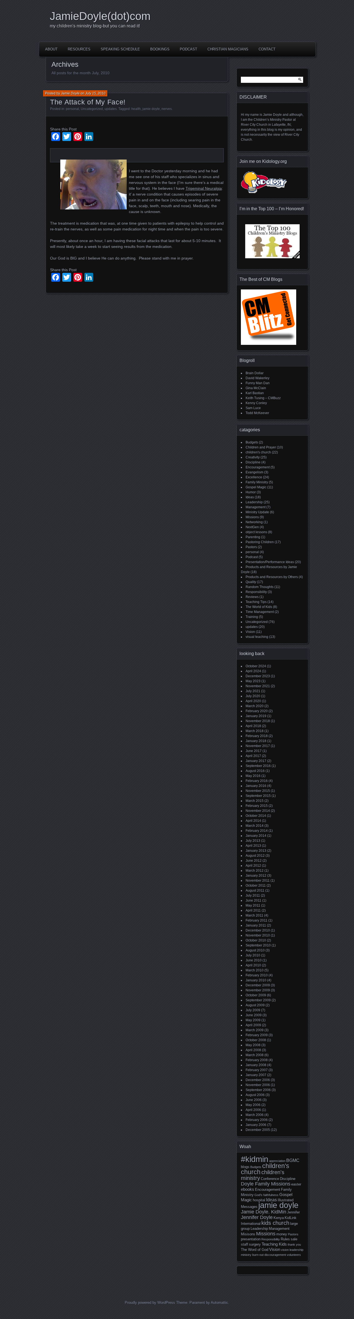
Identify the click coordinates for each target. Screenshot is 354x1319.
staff (244, 1244)
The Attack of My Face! (88, 102)
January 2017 (256, 761)
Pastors (251, 547)
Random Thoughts (260, 587)
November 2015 (258, 791)
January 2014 (256, 836)
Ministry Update (257, 512)
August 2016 (255, 771)
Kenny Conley (256, 403)
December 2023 (258, 676)
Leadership (254, 502)
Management (256, 507)
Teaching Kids (274, 1244)
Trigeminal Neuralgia (204, 188)
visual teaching (257, 637)
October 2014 (256, 816)
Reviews (252, 597)
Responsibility (256, 592)
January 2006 (256, 1125)
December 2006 (258, 1080)
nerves (167, 109)
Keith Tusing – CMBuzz (263, 398)
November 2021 (258, 686)
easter (296, 1184)
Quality (251, 582)
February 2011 (256, 920)
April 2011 (253, 910)
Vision (250, 632)
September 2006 (258, 1090)
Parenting (253, 537)
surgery (255, 1244)
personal (72, 109)
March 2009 (255, 1030)
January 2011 (256, 925)
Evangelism (254, 472)
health (136, 109)
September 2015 (258, 796)
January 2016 (256, 786)
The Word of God (254, 1250)
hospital (259, 1200)
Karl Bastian (255, 393)
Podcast (188, 49)
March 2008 (255, 1055)
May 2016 (253, 776)
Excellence (254, 477)
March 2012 (255, 871)
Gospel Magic (256, 487)
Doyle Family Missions (265, 1184)
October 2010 (256, 940)
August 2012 (255, 856)
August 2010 (255, 950)
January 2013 (256, 851)
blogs (245, 1167)
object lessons (256, 532)
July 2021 (253, 691)
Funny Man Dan (258, 383)
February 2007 (257, 1070)
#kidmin (254, 1159)
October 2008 (256, 1040)
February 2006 (257, 1120)
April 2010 (253, 965)
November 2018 (258, 721)
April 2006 (253, 1110)
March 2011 (254, 915)
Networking (254, 522)
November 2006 (258, 1085)
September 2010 (258, 945)
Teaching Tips (256, 602)
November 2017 (258, 746)
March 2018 (255, 731)
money (281, 1234)
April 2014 (253, 821)
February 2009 (257, 1035)
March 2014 (255, 826)
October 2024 (256, 666)
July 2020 (253, 696)
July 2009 (253, 1010)
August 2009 (255, 1005)
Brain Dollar (255, 373)
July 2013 (253, 841)
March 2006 (255, 1115)
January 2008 (256, 1065)
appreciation (277, 1161)
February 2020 (257, 711)
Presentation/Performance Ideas (270, 562)
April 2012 (253, 866)
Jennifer (293, 1212)
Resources (79, 49)
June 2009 (254, 1015)
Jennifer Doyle (257, 1217)
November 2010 (258, 935)
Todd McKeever (257, 413)
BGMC (293, 1160)
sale (294, 1239)
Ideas (250, 497)
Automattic (219, 1302)
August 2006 (255, 1095)
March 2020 (255, 706)
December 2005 (258, 1130)
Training (252, 617)
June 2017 (254, 751)
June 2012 (254, 861)
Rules (285, 1239)
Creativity (253, 457)
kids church (275, 1223)
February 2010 (257, 975)
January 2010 (256, 980)
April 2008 (253, 1050)
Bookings (160, 49)
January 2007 (256, 1075)
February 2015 (257, 806)
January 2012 (256, 875)
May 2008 (253, 1045)
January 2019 (256, 716)
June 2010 (254, 960)
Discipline (253, 462)
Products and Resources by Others (272, 577)
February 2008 (257, 1060)
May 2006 (253, 1105)
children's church (258, 452)
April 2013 (253, 846)
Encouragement (258, 467)
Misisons (248, 1234)
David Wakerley (257, 378)
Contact (267, 49)
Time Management (260, 612)
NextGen (252, 527)
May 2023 (253, 681)
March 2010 (255, 970)
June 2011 (253, 900)
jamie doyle (151, 109)
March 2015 (255, 801)
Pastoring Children (260, 542)
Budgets (252, 442)
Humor (251, 492)
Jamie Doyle (70, 93)
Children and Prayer (261, 447)
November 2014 (258, 811)
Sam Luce (253, 408)
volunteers (294, 1254)
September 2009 (258, 1000)
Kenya (279, 1218)
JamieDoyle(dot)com (100, 16)
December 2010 (258, 930)
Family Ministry (257, 482)
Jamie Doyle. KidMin (263, 1212)
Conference (270, 1179)
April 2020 (253, 701)
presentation (251, 1239)
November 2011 (258, 880)
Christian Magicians (227, 49)
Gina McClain (256, 388)
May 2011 (253, 905)
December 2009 (258, 985)
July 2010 (253, 955)
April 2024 (253, 671)
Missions (252, 517)
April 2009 (253, 1025)
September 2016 (258, 766)
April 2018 (253, 726)
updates (111, 109)
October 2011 (256, 885)
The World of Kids (259, 607)
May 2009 (253, 1020)
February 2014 (257, 831)
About (51, 49)
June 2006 (254, 1100)
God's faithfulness (266, 1195)
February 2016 (257, 781)
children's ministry (262, 1175)
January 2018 (256, 741)
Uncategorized (92, 109)
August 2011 (255, 890)
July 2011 (253, 895)
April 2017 (253, 756)
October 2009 (256, 995)
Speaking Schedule (120, 49)
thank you (294, 1244)
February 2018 (257, 736)
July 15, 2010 (95, 93)
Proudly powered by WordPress (150, 1302)
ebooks (247, 1189)
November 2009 (258, 990)
